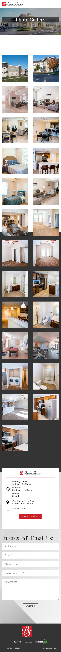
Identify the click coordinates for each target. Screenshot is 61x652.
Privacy (9, 648)
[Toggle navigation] (57, 4)
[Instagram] (33, 524)
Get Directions (30, 516)
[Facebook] (28, 524)
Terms (17, 648)
